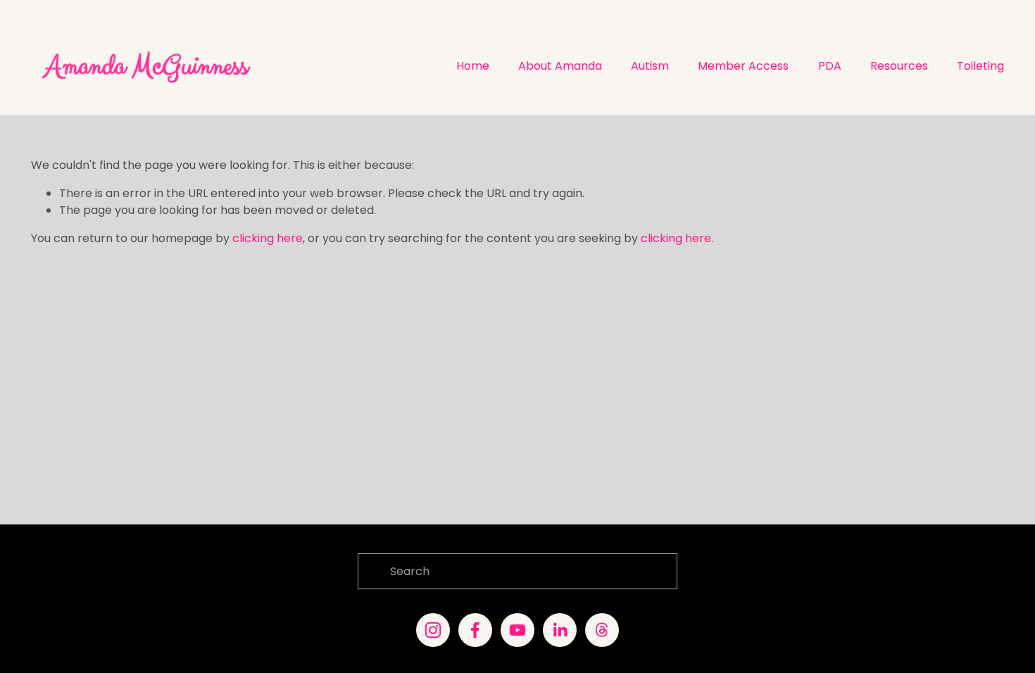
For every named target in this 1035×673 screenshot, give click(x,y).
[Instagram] (433, 630)
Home (472, 66)
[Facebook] (475, 630)
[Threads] (602, 630)
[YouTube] (517, 630)
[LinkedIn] (560, 630)
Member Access (743, 66)
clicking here (267, 238)
